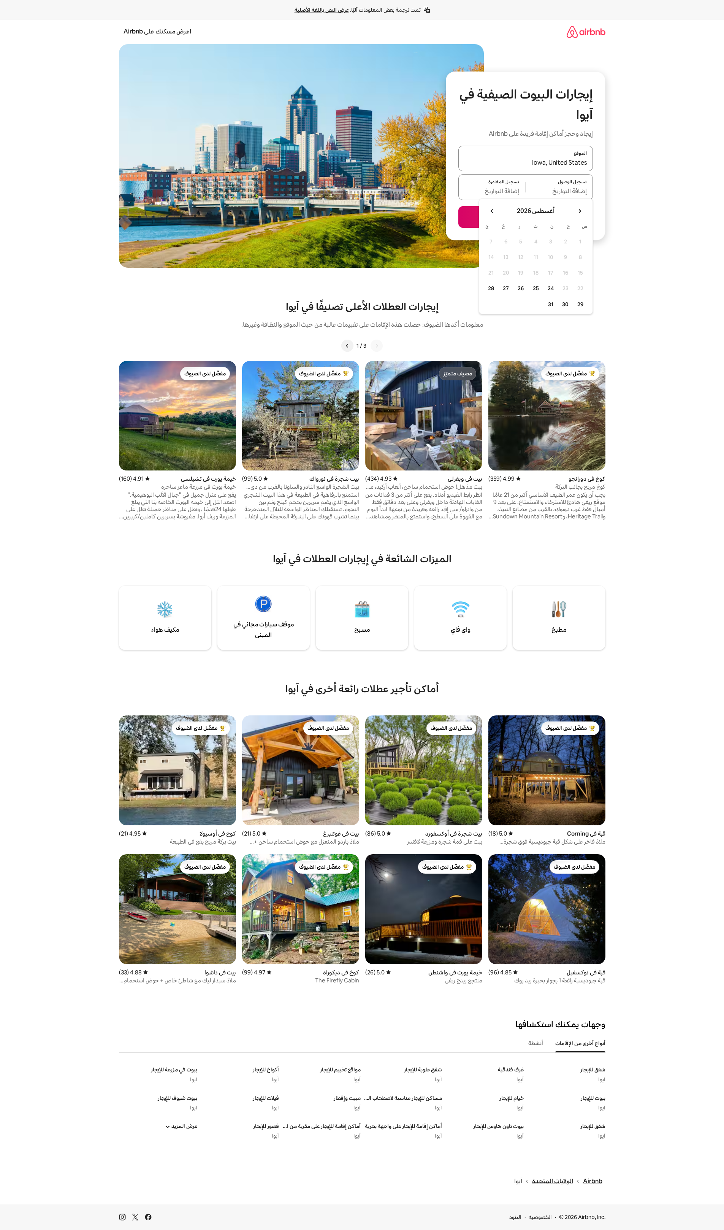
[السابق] (377, 346)
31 (550, 304)
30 (565, 304)
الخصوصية (540, 1217)
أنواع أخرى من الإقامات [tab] (580, 1043)
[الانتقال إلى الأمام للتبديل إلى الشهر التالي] (492, 211)
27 (506, 288)
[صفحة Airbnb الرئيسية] (586, 32)
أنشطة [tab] (535, 1043)
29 (580, 304)
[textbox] (559, 191)
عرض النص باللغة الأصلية (322, 9)
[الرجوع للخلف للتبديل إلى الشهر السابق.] (579, 211)
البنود (515, 1217)
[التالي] (347, 346)
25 (536, 288)
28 (491, 288)
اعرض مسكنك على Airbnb (157, 31)
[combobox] (525, 162)
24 (551, 288)
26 (521, 288)
